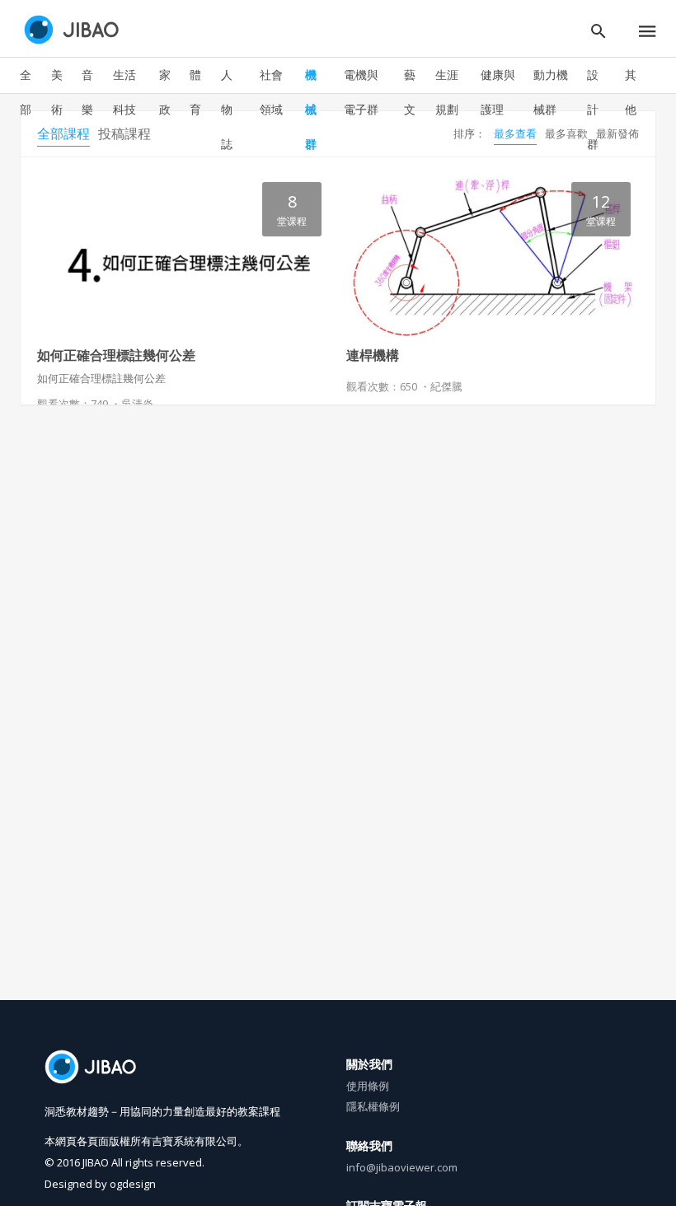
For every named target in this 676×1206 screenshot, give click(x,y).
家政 (165, 92)
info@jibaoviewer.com (402, 1167)
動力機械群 (550, 92)
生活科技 (124, 92)
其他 (630, 92)
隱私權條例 (373, 1106)
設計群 (593, 109)
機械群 (311, 109)
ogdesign (133, 1183)
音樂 (87, 92)
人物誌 (226, 109)
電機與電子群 (361, 92)
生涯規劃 (446, 92)
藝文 (409, 92)
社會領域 (271, 92)
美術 (57, 92)
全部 (25, 92)
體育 (195, 92)
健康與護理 (498, 92)
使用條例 (367, 1085)
